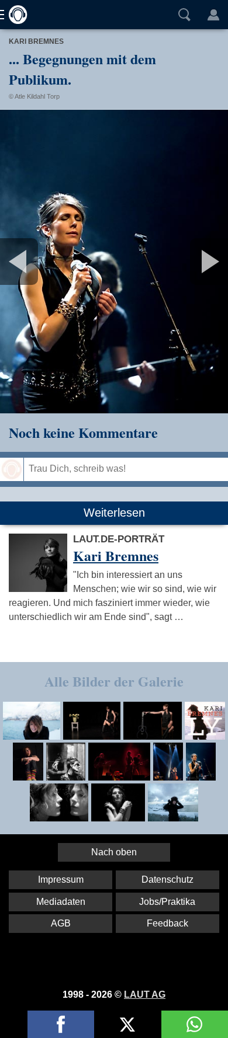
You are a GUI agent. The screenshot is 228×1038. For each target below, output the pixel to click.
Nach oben (114, 852)
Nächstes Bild (114, 261)
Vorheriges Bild (37, 261)
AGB (61, 923)
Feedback (167, 923)
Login (213, 14)
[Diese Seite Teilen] (60, 1024)
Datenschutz (167, 879)
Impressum (61, 879)
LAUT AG (144, 994)
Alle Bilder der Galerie (114, 681)
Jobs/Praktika (167, 902)
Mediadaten (60, 902)
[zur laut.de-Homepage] (14, 14)
